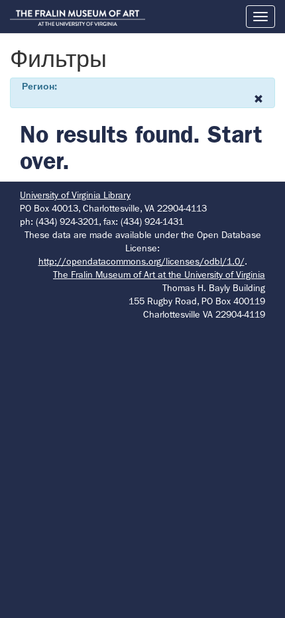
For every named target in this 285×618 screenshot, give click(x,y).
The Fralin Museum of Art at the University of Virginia (159, 274)
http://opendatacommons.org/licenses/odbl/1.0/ (141, 261)
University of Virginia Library (75, 195)
